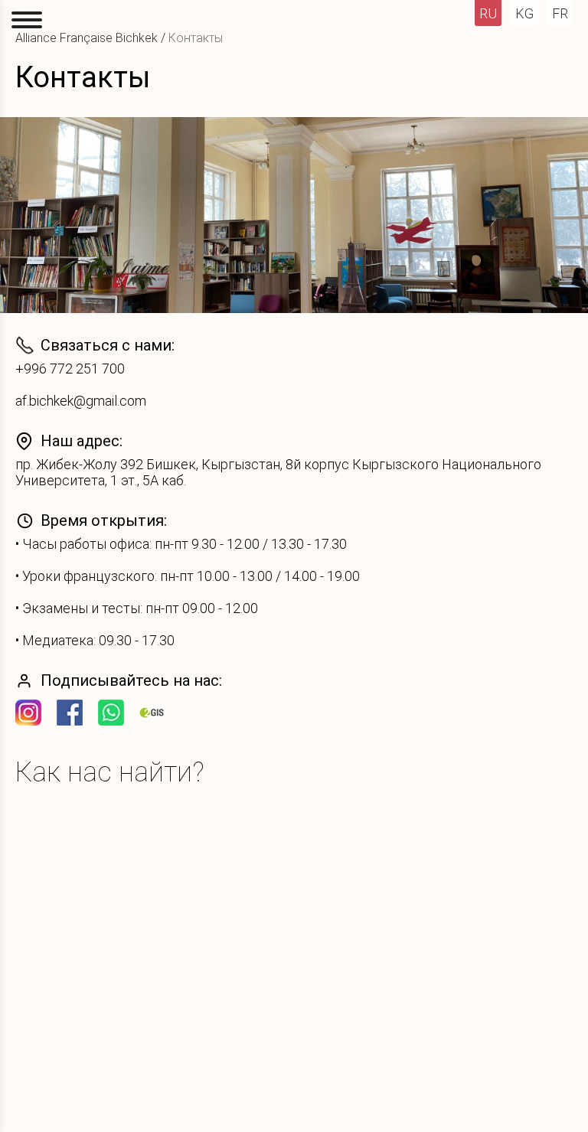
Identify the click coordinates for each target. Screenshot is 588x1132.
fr (560, 13)
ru (488, 13)
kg (524, 13)
